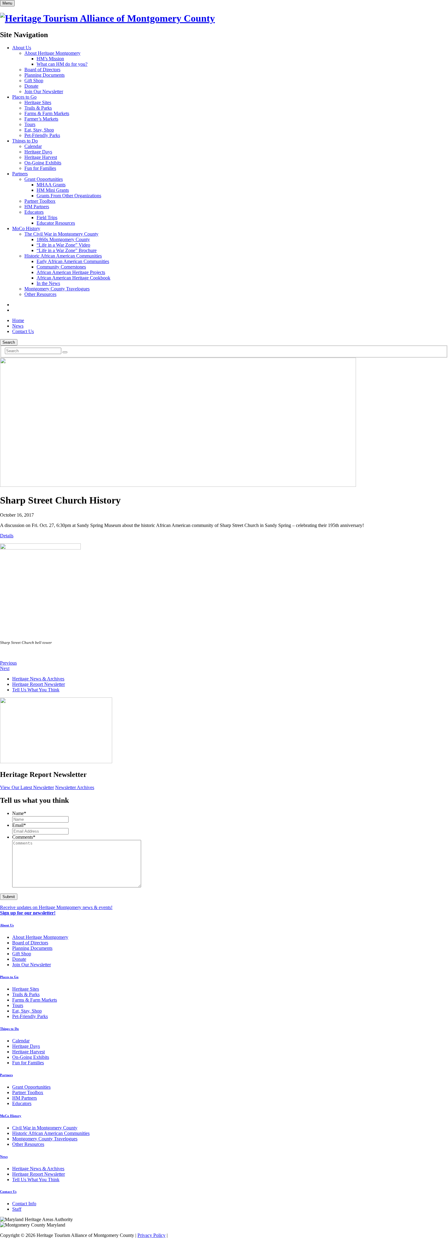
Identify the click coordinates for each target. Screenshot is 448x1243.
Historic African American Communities (63, 255)
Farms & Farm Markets (46, 113)
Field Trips (47, 217)
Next (4, 668)
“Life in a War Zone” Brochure (67, 250)
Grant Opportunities (43, 179)
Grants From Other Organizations (69, 195)
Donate (31, 86)
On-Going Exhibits (42, 162)
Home (18, 320)
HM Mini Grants (53, 190)
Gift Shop (33, 80)
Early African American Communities (73, 261)
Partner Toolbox (39, 201)
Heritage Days (38, 151)
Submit (8, 896)
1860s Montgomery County (63, 239)
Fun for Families (40, 168)
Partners (20, 173)
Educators (34, 212)
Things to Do (25, 140)
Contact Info (24, 1203)
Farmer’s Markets (41, 118)
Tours (29, 124)
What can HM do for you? (62, 64)
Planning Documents (44, 75)
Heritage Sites (37, 102)
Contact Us (23, 331)
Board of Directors (42, 69)
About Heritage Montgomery (52, 53)
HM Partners (36, 206)
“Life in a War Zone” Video (63, 245)
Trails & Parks (38, 108)
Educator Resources (56, 223)
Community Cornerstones (61, 266)
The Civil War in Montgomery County (61, 234)
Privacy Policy (151, 1235)
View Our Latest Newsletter (27, 787)
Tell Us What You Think (35, 689)
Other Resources (40, 294)
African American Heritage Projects (71, 272)
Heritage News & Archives (38, 678)
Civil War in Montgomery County (44, 1127)
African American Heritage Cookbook (73, 277)
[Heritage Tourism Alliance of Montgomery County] (107, 18)
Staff (16, 1209)
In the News (48, 283)
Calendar (33, 146)
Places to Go (24, 97)
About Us (21, 47)
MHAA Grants (51, 184)
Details (6, 535)
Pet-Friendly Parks (42, 135)
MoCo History (26, 228)
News (17, 325)
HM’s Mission (50, 58)
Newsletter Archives (74, 787)
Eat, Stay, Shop (39, 129)
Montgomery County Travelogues (57, 288)
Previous (8, 662)
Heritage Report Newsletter (38, 684)
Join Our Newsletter (43, 91)
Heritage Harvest (40, 157)
